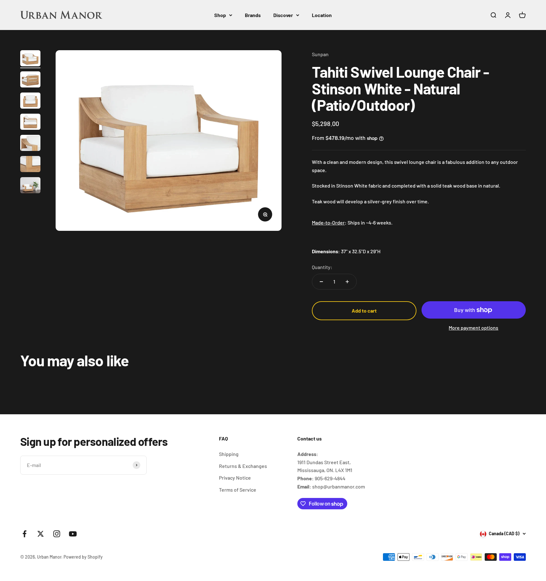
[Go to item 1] (30, 59)
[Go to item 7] (30, 186)
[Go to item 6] (30, 165)
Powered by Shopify (83, 557)
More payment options (473, 328)
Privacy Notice (235, 478)
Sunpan (320, 54)
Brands (253, 15)
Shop (220, 15)
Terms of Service (237, 490)
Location (322, 15)
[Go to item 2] (30, 80)
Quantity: (322, 267)
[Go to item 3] (30, 102)
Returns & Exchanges (243, 466)
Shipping (229, 454)
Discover (283, 15)
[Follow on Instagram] (56, 534)
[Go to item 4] (30, 123)
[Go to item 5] (30, 144)
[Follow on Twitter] (40, 534)
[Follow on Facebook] (24, 534)
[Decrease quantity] (321, 281)
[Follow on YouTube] (73, 534)
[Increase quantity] (347, 281)
